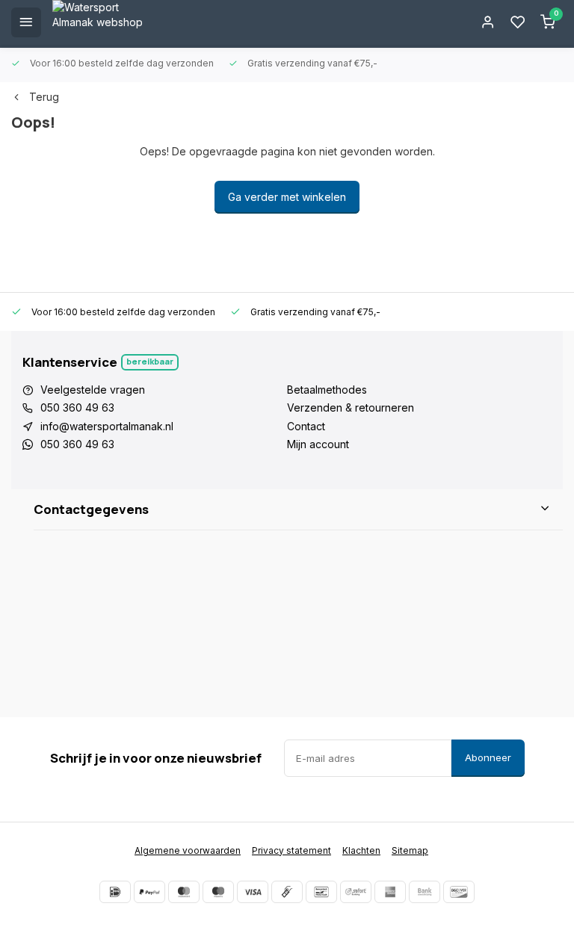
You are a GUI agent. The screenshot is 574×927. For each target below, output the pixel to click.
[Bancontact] (321, 892)
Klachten (361, 850)
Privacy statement (291, 850)
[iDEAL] (115, 892)
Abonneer (488, 757)
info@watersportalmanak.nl (106, 426)
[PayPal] (149, 892)
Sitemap (410, 850)
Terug (44, 96)
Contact (306, 426)
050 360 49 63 (77, 407)
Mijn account (318, 444)
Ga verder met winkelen (287, 196)
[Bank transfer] (424, 892)
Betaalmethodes (327, 389)
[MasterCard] (184, 892)
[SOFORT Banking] (355, 892)
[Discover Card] (459, 892)
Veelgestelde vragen (92, 389)
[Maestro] (218, 892)
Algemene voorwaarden (188, 850)
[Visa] (252, 892)
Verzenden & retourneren (350, 407)
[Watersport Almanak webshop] (104, 22)
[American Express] (390, 892)
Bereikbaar (149, 361)
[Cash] (287, 892)
